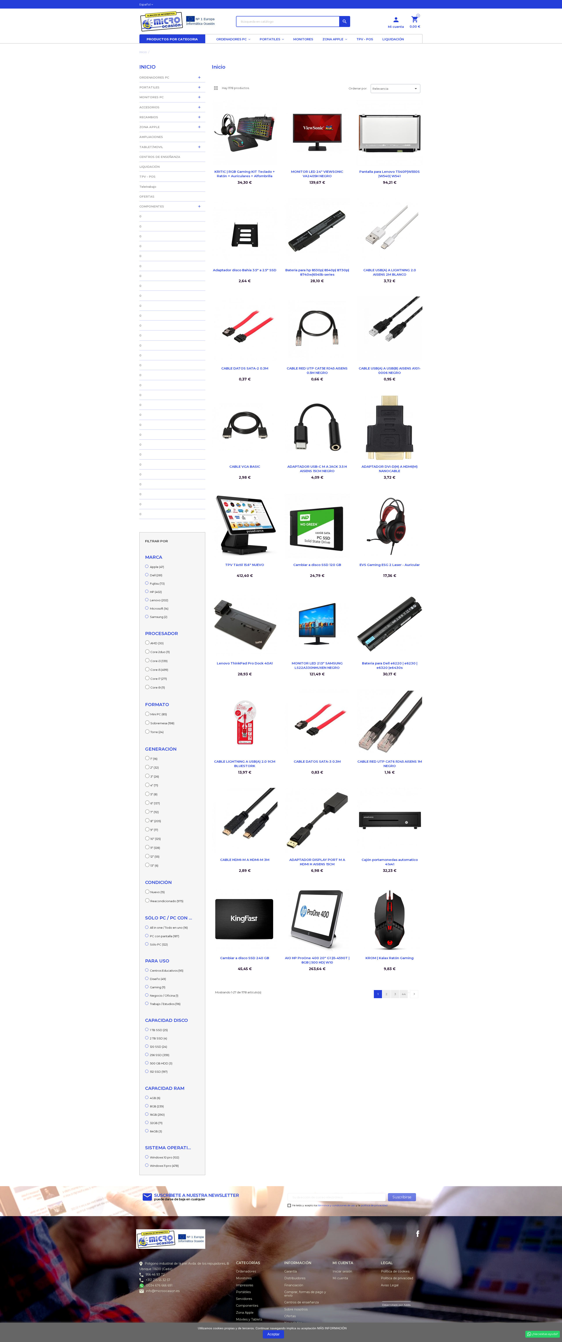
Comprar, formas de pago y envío (305, 1293)
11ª (155, 847)
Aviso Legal (389, 1285)
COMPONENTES (151, 206)
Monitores (244, 1278)
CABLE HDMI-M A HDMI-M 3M (244, 860)
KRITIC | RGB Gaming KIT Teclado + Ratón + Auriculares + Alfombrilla (244, 174)
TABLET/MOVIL (151, 147)
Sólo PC (159, 944)
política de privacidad (374, 1205)
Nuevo (157, 892)
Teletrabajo (147, 186)
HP (156, 592)
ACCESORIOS (149, 107)
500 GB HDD (161, 1063)
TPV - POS (147, 176)
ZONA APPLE (149, 127)
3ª (154, 776)
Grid (216, 88)
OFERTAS (146, 196)
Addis (407, 1304)
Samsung (158, 617)
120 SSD (158, 1046)
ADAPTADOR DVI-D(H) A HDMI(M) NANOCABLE (390, 468)
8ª (155, 821)
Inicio (147, 67)
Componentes (247, 1306)
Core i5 (159, 669)
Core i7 (158, 678)
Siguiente (414, 994)
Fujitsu (157, 583)
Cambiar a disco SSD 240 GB (244, 958)
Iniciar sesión (342, 1271)
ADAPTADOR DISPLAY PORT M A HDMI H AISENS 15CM (317, 862)
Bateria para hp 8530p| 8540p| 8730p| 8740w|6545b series (317, 272)
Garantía (290, 1271)
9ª (154, 830)
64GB (156, 1131)
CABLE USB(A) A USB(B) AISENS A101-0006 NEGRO (390, 370)
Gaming (157, 987)
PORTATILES (149, 87)
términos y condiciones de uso (336, 1205)
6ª (155, 803)
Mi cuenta (340, 1278)
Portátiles (243, 1292)
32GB (156, 1123)
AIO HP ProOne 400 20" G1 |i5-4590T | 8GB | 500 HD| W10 (317, 960)
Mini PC (158, 714)
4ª (154, 785)
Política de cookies (395, 1271)
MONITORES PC (151, 97)
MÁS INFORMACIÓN (332, 1328)
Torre (157, 732)
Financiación (293, 1285)
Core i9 (157, 687)
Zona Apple (245, 1313)
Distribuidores (294, 1278)
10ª (155, 839)
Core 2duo (160, 652)
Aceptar (273, 1334)
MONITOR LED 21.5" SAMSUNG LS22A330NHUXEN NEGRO (317, 665)
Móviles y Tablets (249, 1319)
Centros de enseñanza (301, 1302)
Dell (156, 575)
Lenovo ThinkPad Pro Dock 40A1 (245, 663)
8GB (157, 1106)
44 (404, 994)
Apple (157, 567)
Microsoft (159, 608)
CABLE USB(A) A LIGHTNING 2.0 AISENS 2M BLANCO (389, 272)
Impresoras (244, 1285)
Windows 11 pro (164, 1165)
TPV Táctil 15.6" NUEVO (244, 565)
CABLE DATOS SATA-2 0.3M (244, 368)
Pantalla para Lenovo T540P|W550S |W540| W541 (389, 174)
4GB (155, 1098)
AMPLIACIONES (151, 137)
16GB (157, 1114)
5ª (153, 794)
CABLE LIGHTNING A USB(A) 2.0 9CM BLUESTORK (244, 763)
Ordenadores (246, 1271)
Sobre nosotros (296, 1309)
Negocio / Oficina (164, 995)
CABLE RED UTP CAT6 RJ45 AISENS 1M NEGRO (389, 763)
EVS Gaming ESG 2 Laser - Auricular (390, 565)
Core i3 (159, 661)
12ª (154, 856)
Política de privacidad (397, 1278)
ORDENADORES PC (154, 77)
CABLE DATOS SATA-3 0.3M (317, 761)
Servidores (244, 1299)
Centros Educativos (166, 970)
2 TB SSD (158, 1038)
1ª (153, 758)
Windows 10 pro (164, 1157)
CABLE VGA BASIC (244, 466)
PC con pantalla (164, 936)
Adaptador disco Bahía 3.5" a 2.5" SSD (244, 270)
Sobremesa (162, 723)
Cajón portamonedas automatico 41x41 (390, 862)
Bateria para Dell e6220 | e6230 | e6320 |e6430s (389, 665)
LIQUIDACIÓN (149, 166)
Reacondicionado (166, 901)
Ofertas (290, 1316)
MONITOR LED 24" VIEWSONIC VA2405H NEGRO (317, 174)
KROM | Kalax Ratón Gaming (390, 958)
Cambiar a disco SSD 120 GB (317, 565)
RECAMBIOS (148, 117)
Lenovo (159, 600)
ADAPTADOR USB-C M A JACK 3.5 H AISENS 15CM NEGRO (317, 468)
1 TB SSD (159, 1030)
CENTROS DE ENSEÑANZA (159, 157)
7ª (154, 812)
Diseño (158, 979)
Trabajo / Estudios (165, 1004)
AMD (157, 643)
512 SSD (159, 1071)
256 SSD (159, 1055)
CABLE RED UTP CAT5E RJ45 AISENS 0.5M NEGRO (317, 370)
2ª (154, 767)
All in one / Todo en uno (169, 927)
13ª (154, 865)
